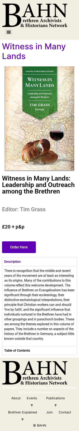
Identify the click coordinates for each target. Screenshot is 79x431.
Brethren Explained (22, 412)
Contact (65, 412)
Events (32, 398)
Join (49, 412)
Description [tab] (12, 262)
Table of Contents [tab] (17, 350)
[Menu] (8, 32)
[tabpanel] (39, 306)
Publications (55, 398)
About (16, 398)
